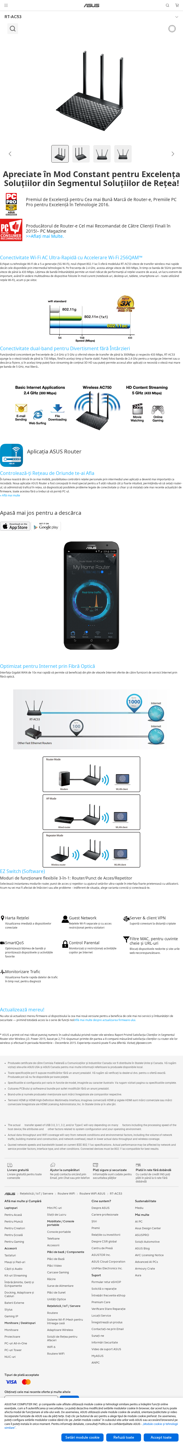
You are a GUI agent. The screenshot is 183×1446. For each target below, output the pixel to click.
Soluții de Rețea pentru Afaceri (62, 1338)
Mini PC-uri (54, 1208)
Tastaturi (10, 1255)
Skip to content (5, 13)
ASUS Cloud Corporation (108, 1262)
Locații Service (101, 1315)
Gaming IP (11, 1316)
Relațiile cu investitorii (106, 1235)
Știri (94, 1221)
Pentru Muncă (13, 1221)
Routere (52, 1313)
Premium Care (101, 1302)
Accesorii (53, 1245)
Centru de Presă (102, 1248)
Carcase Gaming (58, 1272)
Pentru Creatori (14, 1228)
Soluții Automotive (147, 1242)
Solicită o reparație (104, 1289)
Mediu (139, 1208)
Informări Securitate (105, 1342)
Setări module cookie (82, 1437)
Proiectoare (12, 1337)
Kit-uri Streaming (15, 1275)
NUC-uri (10, 1357)
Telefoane (53, 1238)
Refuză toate (123, 1437)
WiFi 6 (51, 1347)
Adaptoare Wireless (60, 1330)
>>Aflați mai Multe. (45, 236)
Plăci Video (54, 1266)
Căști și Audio (13, 1269)
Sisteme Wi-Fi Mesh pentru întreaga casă (65, 1321)
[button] (6, 5)
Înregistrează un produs (107, 1322)
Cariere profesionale (105, 1214)
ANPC (96, 1362)
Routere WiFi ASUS (92, 1193)
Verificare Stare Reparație (108, 1309)
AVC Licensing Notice (149, 1255)
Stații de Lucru (56, 1214)
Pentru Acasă (13, 1215)
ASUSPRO (142, 1235)
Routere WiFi (55, 1354)
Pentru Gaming (14, 1242)
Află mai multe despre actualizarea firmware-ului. (105, 1020)
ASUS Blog (142, 1248)
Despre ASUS (101, 1208)
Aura (138, 1275)
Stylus (8, 1309)
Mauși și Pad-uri (14, 1262)
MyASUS (98, 1356)
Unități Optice (56, 1299)
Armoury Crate (145, 1268)
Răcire (51, 1279)
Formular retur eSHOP (106, 1282)
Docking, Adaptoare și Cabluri (19, 1294)
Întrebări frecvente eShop (108, 1295)
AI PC (139, 1221)
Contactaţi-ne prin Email (108, 1329)
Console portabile (59, 1232)
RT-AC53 (12, 17)
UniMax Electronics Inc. (107, 1268)
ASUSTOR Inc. (101, 1255)
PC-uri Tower (13, 1350)
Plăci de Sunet (56, 1292)
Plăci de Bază (55, 1259)
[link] (92, 5)
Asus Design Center (148, 1228)
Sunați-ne (98, 1336)
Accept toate (161, 1437)
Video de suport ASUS (106, 1349)
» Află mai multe (10, 495)
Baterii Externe (14, 1303)
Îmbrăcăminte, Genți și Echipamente (19, 1284)
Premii (96, 1228)
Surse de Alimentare (60, 1286)
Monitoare (11, 1330)
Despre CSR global (104, 1241)
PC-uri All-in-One (15, 1343)
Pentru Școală (13, 1235)
